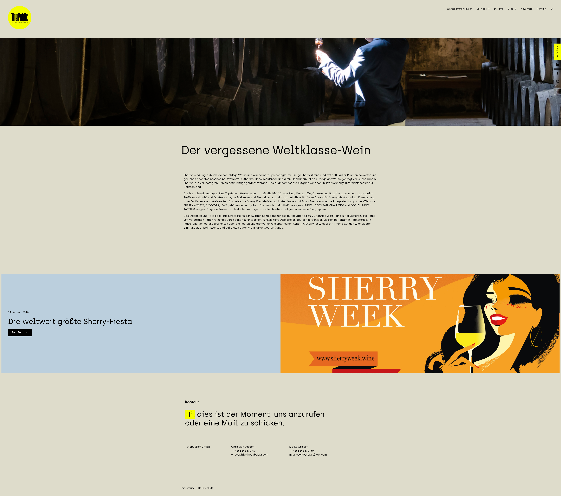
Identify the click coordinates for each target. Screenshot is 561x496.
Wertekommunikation (459, 8)
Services (482, 8)
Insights (498, 8)
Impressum (187, 488)
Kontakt (541, 8)
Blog (510, 8)
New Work (527, 8)
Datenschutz (205, 488)
